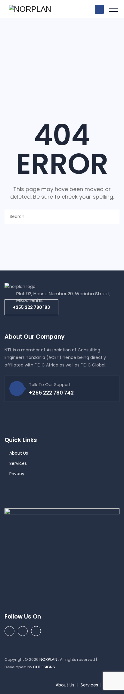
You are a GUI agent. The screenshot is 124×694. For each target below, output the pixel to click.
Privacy (16, 474)
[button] (31, 307)
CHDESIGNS (44, 667)
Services (18, 463)
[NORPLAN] (30, 9)
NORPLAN (48, 659)
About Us (18, 453)
